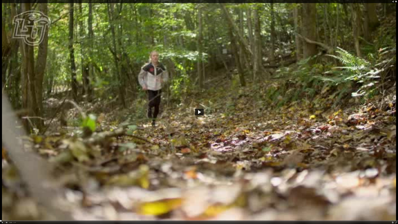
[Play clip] (2, 222)
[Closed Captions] (392, 222)
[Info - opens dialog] (395, 1)
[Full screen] (396, 222)
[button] (199, 112)
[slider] (199, 220)
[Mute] (6, 222)
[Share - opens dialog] (393, 1)
